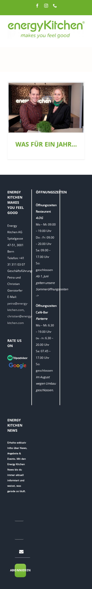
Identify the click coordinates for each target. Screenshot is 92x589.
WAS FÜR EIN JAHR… (46, 144)
